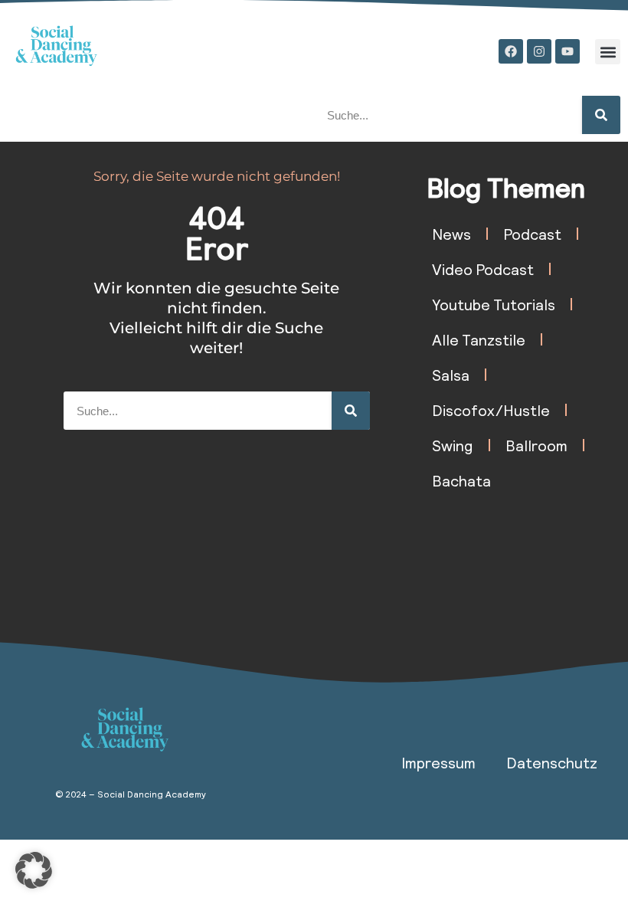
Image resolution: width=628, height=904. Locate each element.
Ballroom (536, 445)
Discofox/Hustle (491, 410)
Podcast (532, 233)
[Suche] (601, 115)
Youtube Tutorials (493, 304)
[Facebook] (511, 51)
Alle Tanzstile (478, 339)
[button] (607, 51)
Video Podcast (483, 269)
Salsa (450, 374)
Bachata (461, 480)
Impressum (438, 762)
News (451, 233)
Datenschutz (551, 762)
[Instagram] (539, 51)
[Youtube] (567, 51)
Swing (452, 445)
